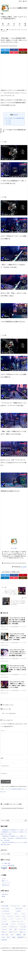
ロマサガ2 (4, 926)
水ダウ (12, 934)
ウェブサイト (4, 773)
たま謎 (23, 905)
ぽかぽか (19, 911)
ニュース (11, 919)
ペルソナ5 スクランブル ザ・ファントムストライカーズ (14, 563)
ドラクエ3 (4, 919)
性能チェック (23, 932)
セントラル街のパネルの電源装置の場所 (14, 118)
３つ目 (8, 123)
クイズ (23, 913)
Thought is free (22, 950)
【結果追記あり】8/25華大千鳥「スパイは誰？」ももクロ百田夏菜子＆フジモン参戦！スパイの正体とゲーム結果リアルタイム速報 (14, 832)
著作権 (3, 896)
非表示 (15, 114)
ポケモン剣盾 (5, 924)
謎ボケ (8, 937)
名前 (2, 758)
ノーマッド (18, 919)
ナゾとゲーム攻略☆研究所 (8, 865)
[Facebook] (14, 50)
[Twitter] (5, 50)
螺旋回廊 (19, 934)
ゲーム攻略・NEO (6, 863)
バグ (25, 919)
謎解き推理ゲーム (22, 937)
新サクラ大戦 (5, 934)
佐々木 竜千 (24, 566)
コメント (3, 730)
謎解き (14, 937)
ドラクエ (24, 916)
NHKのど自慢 (5, 905)
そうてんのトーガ (15, 905)
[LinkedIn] (5, 52)
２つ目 (8, 122)
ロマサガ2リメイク (13, 926)
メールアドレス (5, 765)
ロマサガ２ (4, 929)
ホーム (3, 29)
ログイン (4, 878)
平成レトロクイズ (13, 932)
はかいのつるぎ (5, 908)
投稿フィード (5, 880)
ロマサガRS (23, 926)
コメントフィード (6, 883)
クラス (3, 916)
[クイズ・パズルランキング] (13, 868)
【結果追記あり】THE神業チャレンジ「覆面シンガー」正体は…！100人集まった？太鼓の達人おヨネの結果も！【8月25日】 (14, 838)
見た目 (3, 937)
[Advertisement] (14, 73)
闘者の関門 (4, 939)
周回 (15, 929)
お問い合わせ (5, 894)
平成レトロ (4, 932)
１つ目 (8, 120)
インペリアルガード (6, 913)
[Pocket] (14, 52)
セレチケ (18, 916)
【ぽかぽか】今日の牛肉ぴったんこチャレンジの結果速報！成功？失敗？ (14, 843)
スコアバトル (10, 916)
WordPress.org (5, 885)
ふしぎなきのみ (5, 911)
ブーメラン (4, 921)
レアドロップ (22, 924)
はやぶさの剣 (19, 908)
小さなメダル (22, 929)
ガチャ (16, 913)
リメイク (13, 924)
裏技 (24, 934)
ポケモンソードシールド (17, 921)
